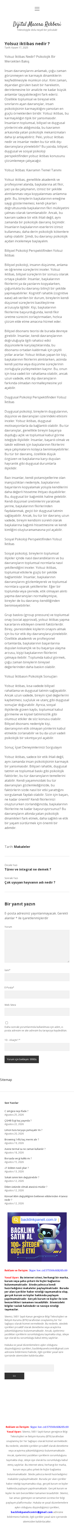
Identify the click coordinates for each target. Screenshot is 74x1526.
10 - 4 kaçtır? (12, 1040)
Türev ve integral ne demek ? (28, 869)
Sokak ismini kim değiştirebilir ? (22, 1177)
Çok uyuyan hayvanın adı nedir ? (30, 882)
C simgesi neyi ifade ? (16, 1111)
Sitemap (6, 1080)
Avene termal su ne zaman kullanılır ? (25, 1149)
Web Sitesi (10, 1005)
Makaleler (22, 847)
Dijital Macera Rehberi (37, 24)
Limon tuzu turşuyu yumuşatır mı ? (23, 1130)
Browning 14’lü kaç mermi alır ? (22, 1139)
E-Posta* (9, 987)
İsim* (7, 970)
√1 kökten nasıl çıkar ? (17, 1168)
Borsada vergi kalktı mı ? (18, 1158)
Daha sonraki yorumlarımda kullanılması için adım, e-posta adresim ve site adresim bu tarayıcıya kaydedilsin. (36, 1028)
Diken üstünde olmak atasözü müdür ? (26, 1187)
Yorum (8, 926)
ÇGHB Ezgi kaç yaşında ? (18, 1120)
